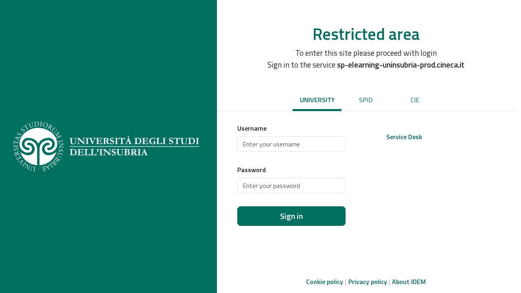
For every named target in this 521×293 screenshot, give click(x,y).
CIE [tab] (415, 100)
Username (252, 128)
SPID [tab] (366, 100)
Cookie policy (324, 281)
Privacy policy (367, 281)
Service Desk (404, 137)
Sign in (291, 216)
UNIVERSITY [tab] (317, 100)
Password (251, 170)
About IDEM (409, 281)
